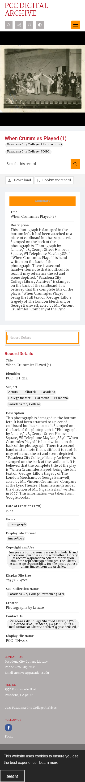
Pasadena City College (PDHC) (29, 151)
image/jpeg (16, 538)
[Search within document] (75, 164)
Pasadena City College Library (26, 661)
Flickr (9, 736)
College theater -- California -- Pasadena (38, 398)
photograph (17, 524)
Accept (12, 776)
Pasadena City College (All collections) (34, 144)
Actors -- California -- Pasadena (31, 392)
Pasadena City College (24, 404)
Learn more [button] (48, 762)
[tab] (42, 201)
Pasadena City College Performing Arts (36, 594)
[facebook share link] (8, 727)
